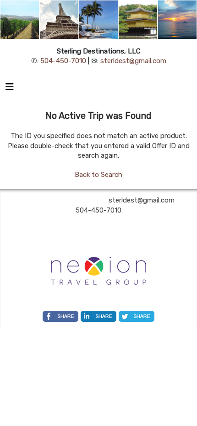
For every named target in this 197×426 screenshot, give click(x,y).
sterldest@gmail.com (133, 61)
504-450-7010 (63, 61)
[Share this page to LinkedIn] (98, 316)
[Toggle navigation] (9, 89)
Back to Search (98, 174)
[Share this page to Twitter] (136, 316)
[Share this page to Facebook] (60, 316)
